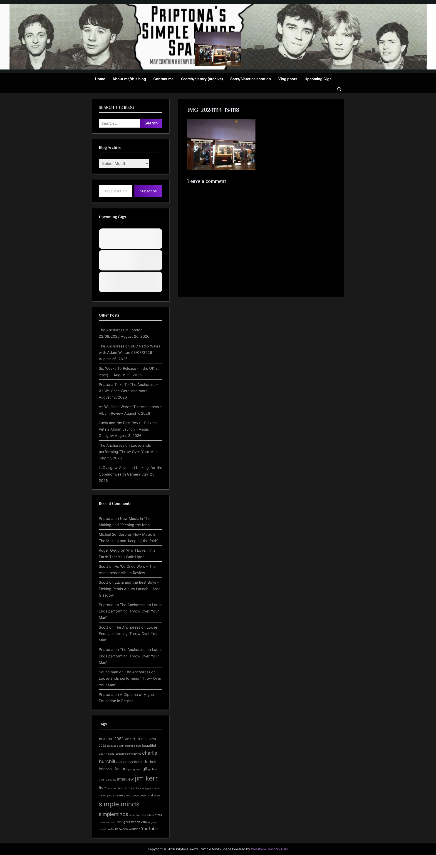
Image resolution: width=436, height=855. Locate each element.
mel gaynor (146, 788)
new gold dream (111, 795)
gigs (102, 779)
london (111, 788)
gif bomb (153, 769)
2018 (136, 739)
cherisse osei (124, 762)
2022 (102, 745)
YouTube (149, 828)
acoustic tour (115, 745)
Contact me (163, 79)
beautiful (149, 745)
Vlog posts (287, 79)
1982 (119, 738)
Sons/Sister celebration (250, 79)
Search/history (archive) (202, 79)
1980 (102, 739)
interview (125, 779)
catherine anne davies (128, 753)
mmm (157, 788)
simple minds (119, 804)
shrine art (154, 795)
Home (100, 79)
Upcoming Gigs (318, 79)
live (102, 788)
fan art (121, 768)
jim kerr (146, 778)
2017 (128, 739)
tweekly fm (139, 822)
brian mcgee (106, 753)
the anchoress (107, 822)
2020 (152, 739)
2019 (144, 739)
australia (130, 745)
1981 (110, 739)
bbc (138, 745)
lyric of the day (128, 788)
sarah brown (139, 795)
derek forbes (145, 762)
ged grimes (134, 769)
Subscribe (148, 191)
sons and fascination (141, 815)
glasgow (111, 779)
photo (127, 795)
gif (145, 768)
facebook (106, 769)
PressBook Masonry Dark (269, 849)
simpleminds (113, 814)
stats (158, 815)
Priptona (106, 518)
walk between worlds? (124, 829)
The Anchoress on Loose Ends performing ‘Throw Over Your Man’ (130, 611)
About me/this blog (129, 79)
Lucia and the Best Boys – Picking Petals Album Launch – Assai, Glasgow (128, 429)
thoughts (123, 822)
